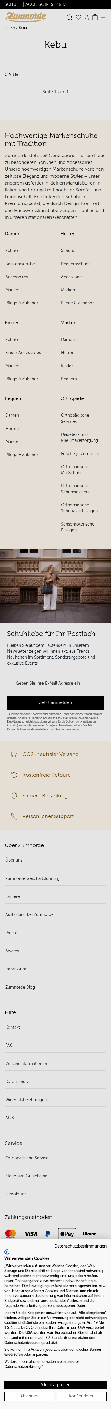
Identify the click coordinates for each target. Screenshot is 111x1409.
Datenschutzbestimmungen (80, 1246)
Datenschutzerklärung (22, 1367)
